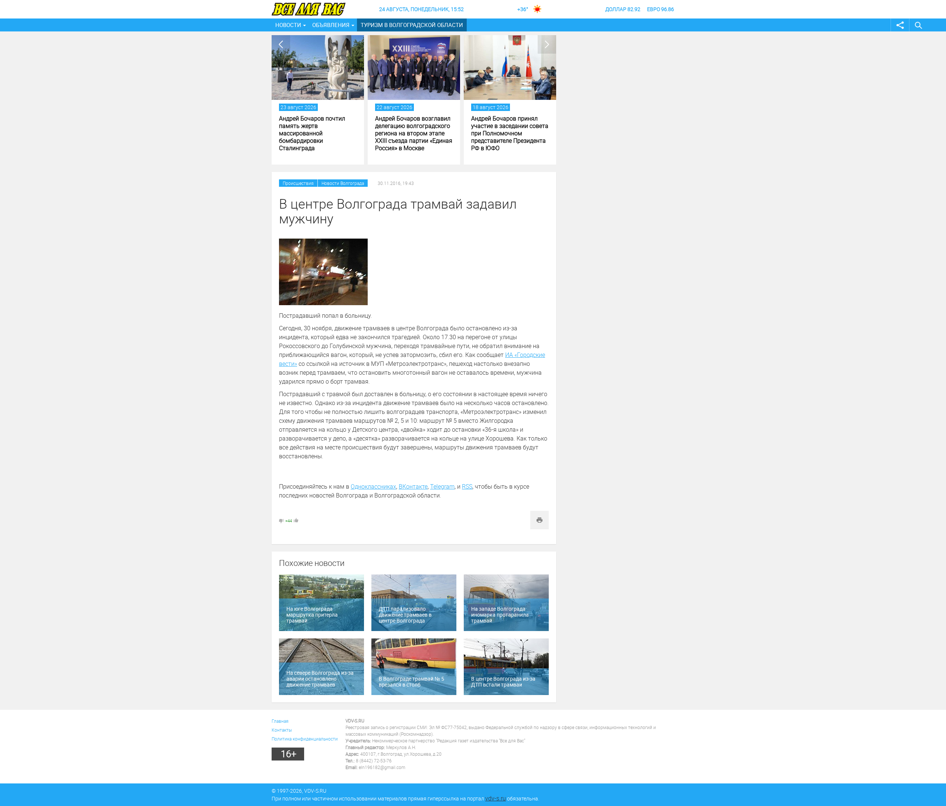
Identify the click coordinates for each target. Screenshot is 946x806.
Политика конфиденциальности (305, 739)
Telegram (442, 486)
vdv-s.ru (495, 798)
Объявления (331, 24)
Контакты (282, 730)
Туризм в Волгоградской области (412, 24)
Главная (280, 721)
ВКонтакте (413, 486)
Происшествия (298, 183)
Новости (288, 24)
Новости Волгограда (342, 183)
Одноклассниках (373, 486)
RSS (467, 486)
